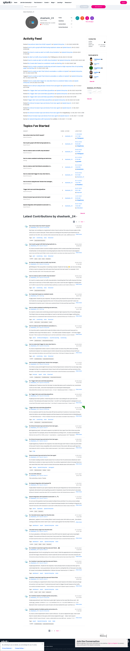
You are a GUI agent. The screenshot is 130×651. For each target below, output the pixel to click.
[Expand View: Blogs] (55, 2)
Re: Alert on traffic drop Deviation (38, 57)
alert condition (44, 322)
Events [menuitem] (46, 2)
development (37, 422)
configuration (37, 377)
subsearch (48, 592)
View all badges (89, 21)
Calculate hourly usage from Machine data (40, 529)
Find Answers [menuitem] (38, 2)
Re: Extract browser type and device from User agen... (44, 426)
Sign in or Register (113, 643)
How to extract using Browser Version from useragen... (38, 181)
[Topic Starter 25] (82, 18)
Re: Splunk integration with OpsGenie (39, 119)
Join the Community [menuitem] (25, 2)
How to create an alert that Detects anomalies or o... (37, 166)
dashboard (35, 525)
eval (39, 258)
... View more (78, 234)
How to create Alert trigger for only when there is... (37, 174)
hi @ (34, 451)
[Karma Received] (77, 18)
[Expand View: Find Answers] (42, 2)
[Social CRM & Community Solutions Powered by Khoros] (103, 635)
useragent (51, 467)
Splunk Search (66, 47)
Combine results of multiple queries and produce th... (43, 609)
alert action (37, 322)
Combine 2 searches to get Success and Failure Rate (43, 577)
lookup (34, 467)
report (40, 374)
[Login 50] (87, 18)
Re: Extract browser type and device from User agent (44, 103)
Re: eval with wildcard (35, 473)
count (36, 544)
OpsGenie (40, 508)
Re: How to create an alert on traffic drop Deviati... (42, 262)
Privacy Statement (7, 648)
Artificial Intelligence (42, 337)
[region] (22, 646)
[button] (89, 92)
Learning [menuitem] (59, 2)
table (53, 621)
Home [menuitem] (15, 2)
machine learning (54, 337)
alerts (34, 337)
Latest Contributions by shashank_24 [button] (49, 216)
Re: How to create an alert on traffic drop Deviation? (44, 52)
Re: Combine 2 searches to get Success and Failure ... (43, 548)
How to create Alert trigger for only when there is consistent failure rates (50, 81)
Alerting (59, 63)
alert (34, 237)
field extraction (38, 470)
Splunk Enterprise (58, 44)
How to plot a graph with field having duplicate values (44, 47)
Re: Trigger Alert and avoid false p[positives (41, 90)
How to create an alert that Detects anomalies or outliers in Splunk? (48, 71)
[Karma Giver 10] (92, 18)
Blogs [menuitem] (52, 2)
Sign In (123, 2)
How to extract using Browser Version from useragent (44, 85)
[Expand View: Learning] (62, 2)
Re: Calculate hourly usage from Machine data (41, 515)
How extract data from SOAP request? (39, 44)
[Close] (42, 644)
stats (45, 237)
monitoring (40, 237)
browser (35, 374)
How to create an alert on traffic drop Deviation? (42, 60)
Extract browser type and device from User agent (43, 116)
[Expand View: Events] (49, 2)
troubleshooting (38, 358)
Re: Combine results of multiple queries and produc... (43, 595)
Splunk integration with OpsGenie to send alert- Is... (37, 205)
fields (40, 544)
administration (38, 340)
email (50, 322)
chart (36, 258)
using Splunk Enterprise (40, 240)
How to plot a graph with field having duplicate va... (37, 143)
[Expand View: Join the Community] (31, 2)
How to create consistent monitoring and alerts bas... (37, 158)
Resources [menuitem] (68, 2)
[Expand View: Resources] (71, 2)
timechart (50, 237)
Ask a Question (98, 6)
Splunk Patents (50, 646)
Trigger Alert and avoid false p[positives (40, 100)
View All (82, 213)
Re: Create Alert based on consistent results (41, 63)
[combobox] (56, 6)
